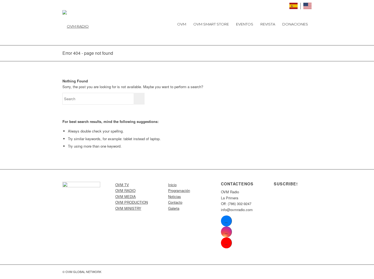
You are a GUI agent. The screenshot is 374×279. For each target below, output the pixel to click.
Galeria (173, 208)
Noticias (174, 196)
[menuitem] (182, 24)
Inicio (172, 184)
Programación (179, 190)
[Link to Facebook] (226, 220)
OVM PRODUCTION (131, 202)
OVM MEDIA (125, 196)
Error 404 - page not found (87, 53)
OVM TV (122, 184)
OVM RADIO (125, 190)
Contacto (175, 202)
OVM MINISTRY (128, 208)
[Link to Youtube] (226, 242)
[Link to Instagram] (226, 231)
